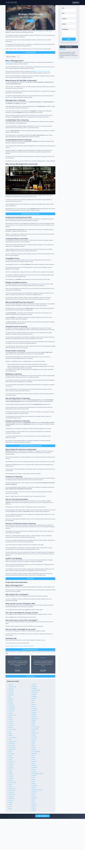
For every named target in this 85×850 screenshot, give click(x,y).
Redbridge (11, 699)
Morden (33, 757)
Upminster (26, 646)
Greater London (12, 729)
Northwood (34, 798)
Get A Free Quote (30, 676)
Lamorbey (11, 763)
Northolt (33, 779)
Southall (34, 787)
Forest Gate (11, 711)
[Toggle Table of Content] (17, 57)
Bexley (10, 751)
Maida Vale (34, 696)
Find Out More (30, 578)
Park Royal (34, 737)
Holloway (11, 774)
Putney (33, 731)
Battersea (34, 710)
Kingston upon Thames (37, 789)
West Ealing (34, 767)
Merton (33, 745)
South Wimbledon (36, 751)
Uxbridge (34, 810)
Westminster (11, 798)
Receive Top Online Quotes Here (30, 649)
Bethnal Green (12, 749)
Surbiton (34, 793)
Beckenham (34, 692)
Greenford (34, 775)
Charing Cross (12, 794)
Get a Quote (30, 20)
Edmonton (11, 723)
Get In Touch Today (30, 52)
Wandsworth (34, 718)
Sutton (33, 777)
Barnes (33, 743)
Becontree (31, 646)
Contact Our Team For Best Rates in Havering (30, 445)
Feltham (34, 808)
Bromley (10, 727)
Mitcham (34, 747)
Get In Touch (69, 46)
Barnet (10, 806)
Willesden (34, 714)
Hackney (11, 735)
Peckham (11, 784)
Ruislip (33, 800)
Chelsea (34, 704)
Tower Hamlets (12, 747)
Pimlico (10, 804)
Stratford (11, 719)
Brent (33, 702)
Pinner (33, 781)
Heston (33, 795)
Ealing (33, 763)
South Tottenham (12, 737)
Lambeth (34, 684)
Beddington (34, 753)
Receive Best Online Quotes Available (30, 213)
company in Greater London (40, 71)
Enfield (10, 739)
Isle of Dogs (11, 753)
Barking (10, 701)
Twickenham (35, 785)
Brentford (34, 765)
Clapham (34, 698)
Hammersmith (35, 729)
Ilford (10, 696)
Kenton (33, 755)
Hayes (33, 802)
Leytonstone (11, 705)
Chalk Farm (11, 792)
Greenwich (11, 757)
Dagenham (11, 694)
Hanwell (34, 769)
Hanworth (34, 806)
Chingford (11, 703)
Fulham (33, 722)
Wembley (34, 739)
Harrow (33, 759)
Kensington (34, 708)
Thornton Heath (35, 726)
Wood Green (12, 761)
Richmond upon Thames (37, 773)
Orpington (34, 694)
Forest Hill (11, 800)
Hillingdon (34, 804)
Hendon (33, 706)
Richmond (34, 771)
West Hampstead (36, 690)
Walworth (11, 780)
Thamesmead (12, 707)
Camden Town (12, 788)
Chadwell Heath (13, 646)
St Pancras (11, 778)
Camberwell (11, 796)
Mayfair (10, 802)
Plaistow (11, 717)
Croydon (34, 735)
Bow (10, 731)
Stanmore (34, 749)
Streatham (34, 712)
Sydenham (34, 686)
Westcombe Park (12, 741)
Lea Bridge (11, 725)
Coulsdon (34, 783)
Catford (10, 786)
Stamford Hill (12, 743)
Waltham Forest (12, 715)
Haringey (11, 766)
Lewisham (11, 776)
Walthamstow (12, 709)
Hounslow (34, 791)
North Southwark (12, 782)
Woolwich (11, 721)
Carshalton (34, 761)
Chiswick (34, 741)
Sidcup (10, 770)
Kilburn (33, 700)
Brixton (10, 808)
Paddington (34, 688)
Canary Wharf (12, 745)
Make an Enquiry (42, 816)
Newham (11, 713)
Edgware (34, 720)
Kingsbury (34, 716)
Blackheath (11, 768)
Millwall (10, 755)
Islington (10, 772)
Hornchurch (20, 646)
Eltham (10, 759)
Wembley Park (35, 733)
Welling (10, 733)
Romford (7, 646)
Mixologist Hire (8, 62)
